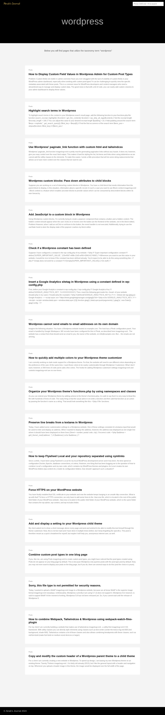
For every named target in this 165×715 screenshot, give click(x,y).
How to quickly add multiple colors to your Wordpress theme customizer (75, 357)
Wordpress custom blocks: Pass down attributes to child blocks (70, 180)
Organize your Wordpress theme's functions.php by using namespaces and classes (82, 391)
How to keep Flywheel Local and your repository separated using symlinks (76, 456)
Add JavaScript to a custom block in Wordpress (59, 214)
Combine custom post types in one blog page (58, 554)
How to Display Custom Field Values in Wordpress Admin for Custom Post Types (81, 74)
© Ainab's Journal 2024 (15, 711)
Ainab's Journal (12, 3)
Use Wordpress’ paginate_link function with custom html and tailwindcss (76, 146)
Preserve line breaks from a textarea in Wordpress (60, 422)
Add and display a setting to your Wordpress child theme (65, 523)
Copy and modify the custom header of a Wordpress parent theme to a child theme (82, 656)
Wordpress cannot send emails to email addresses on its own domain (73, 324)
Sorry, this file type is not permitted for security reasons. (65, 585)
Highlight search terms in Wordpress (52, 110)
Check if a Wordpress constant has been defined (60, 248)
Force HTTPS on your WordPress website (55, 489)
